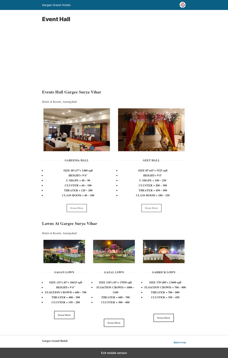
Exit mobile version (114, 353)
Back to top (180, 342)
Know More (76, 208)
